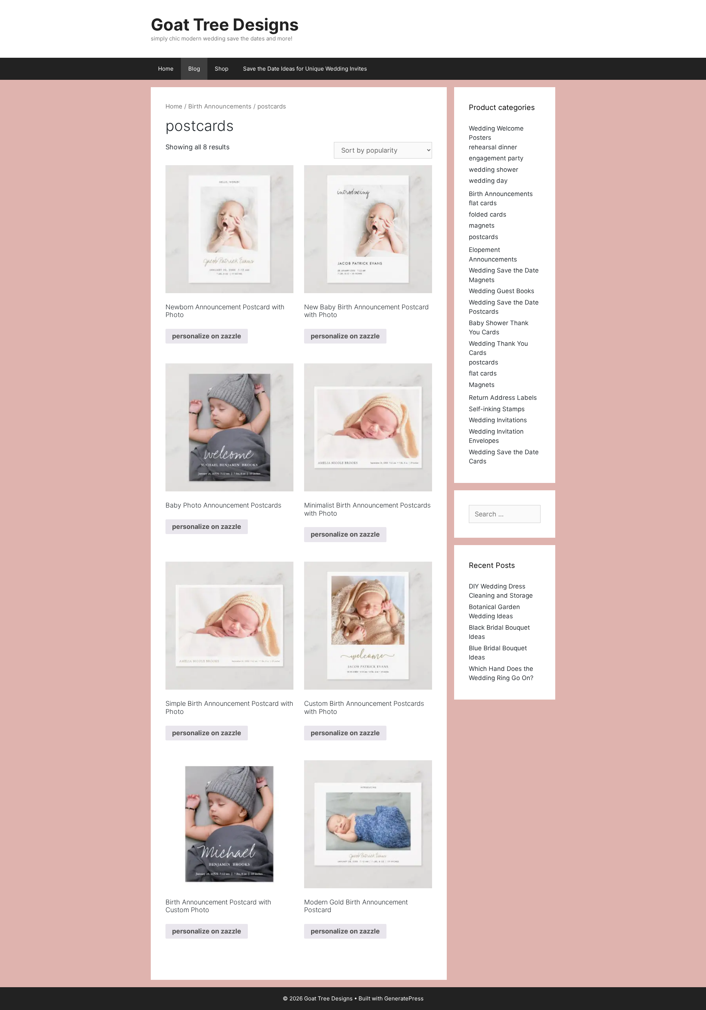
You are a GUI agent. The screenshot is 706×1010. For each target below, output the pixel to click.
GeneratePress (404, 998)
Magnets (482, 384)
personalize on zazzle (206, 336)
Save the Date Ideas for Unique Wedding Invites (305, 68)
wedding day (488, 180)
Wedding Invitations (498, 420)
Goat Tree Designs (225, 24)
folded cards (487, 214)
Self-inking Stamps (497, 409)
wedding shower (493, 169)
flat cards (483, 203)
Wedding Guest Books (501, 291)
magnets (482, 225)
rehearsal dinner (493, 147)
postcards (483, 237)
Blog (194, 68)
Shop (221, 68)
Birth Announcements (220, 106)
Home (166, 68)
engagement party (496, 158)
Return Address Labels (503, 397)
